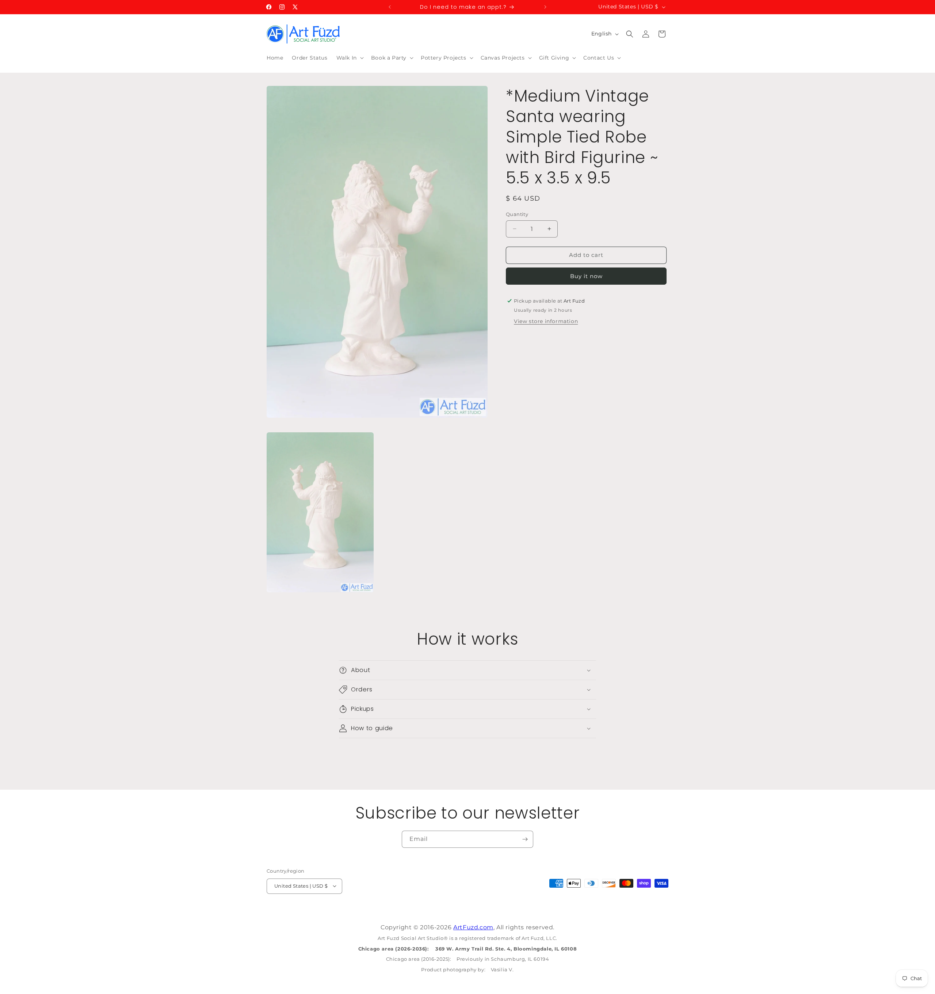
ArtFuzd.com (473, 927)
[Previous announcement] (390, 7)
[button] (349, 57)
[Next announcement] (545, 7)
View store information (546, 321)
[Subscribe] (525, 839)
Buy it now (586, 275)
